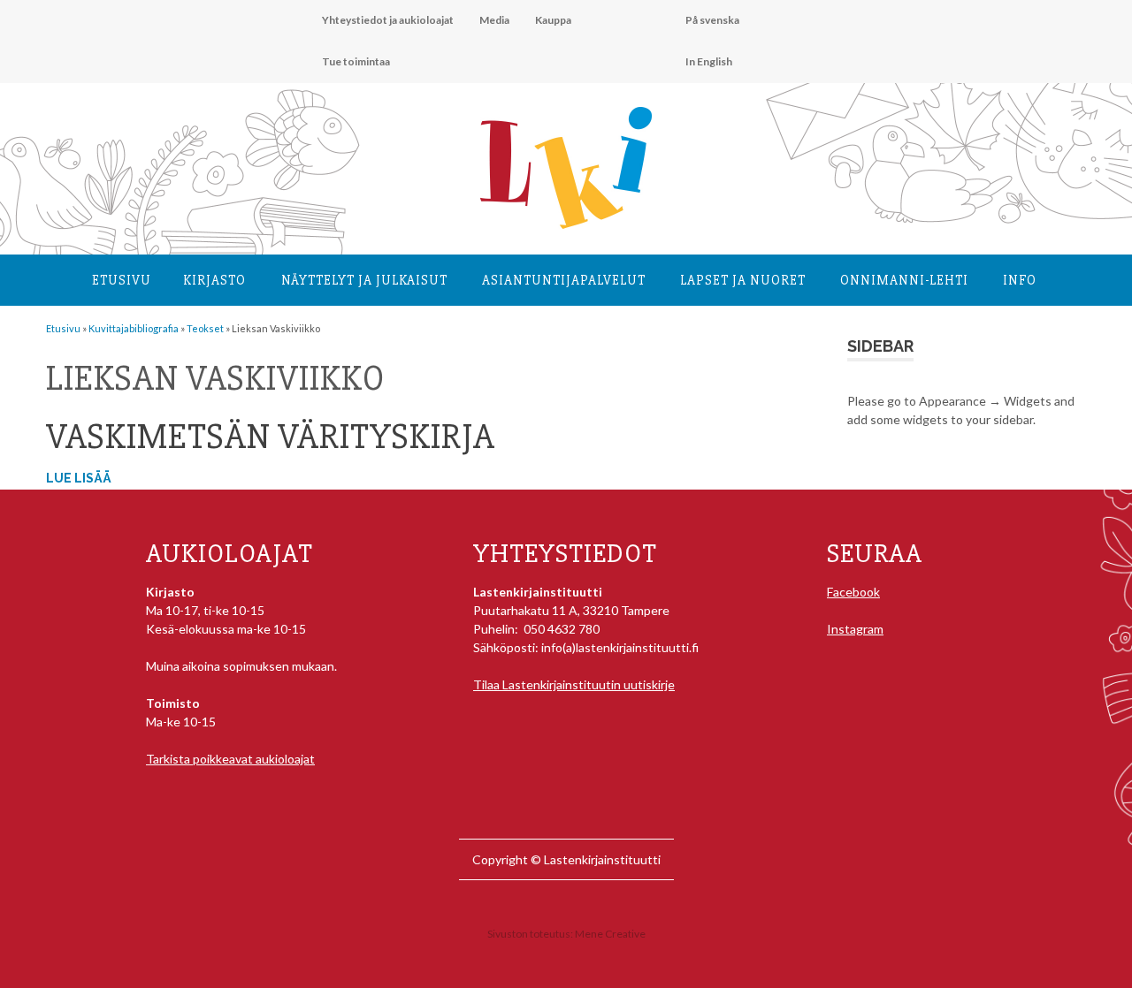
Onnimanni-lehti (904, 280)
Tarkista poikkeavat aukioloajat (230, 758)
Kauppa (553, 20)
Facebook (853, 591)
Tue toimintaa (356, 61)
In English (708, 61)
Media (494, 20)
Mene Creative (610, 933)
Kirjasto (214, 280)
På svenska (712, 20)
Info (1019, 280)
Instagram (855, 628)
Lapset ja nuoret (743, 280)
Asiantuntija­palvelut (564, 280)
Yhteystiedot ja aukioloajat (388, 20)
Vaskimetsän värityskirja (270, 437)
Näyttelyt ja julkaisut (364, 280)
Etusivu (121, 280)
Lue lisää (78, 478)
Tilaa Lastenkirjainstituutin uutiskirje (574, 684)
